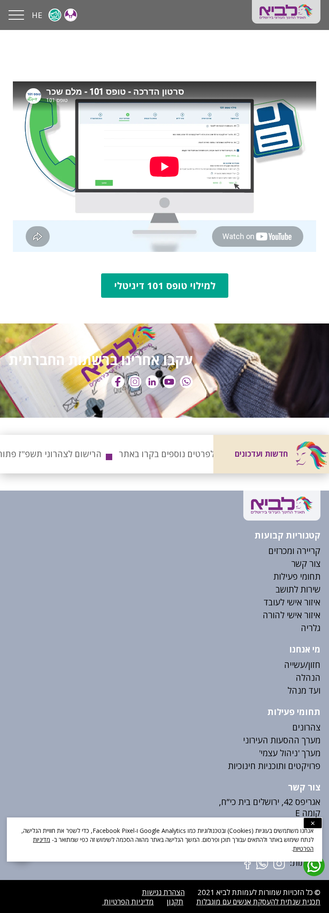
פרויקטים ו (302, 766)
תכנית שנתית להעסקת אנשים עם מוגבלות (258, 902)
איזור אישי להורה (291, 615)
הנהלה (308, 677)
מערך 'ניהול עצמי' (289, 753)
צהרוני (309, 727)
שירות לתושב (297, 589)
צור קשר (305, 563)
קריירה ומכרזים (294, 551)
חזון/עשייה (302, 665)
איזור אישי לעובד (291, 602)
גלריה (310, 628)
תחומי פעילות (296, 576)
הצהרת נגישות (163, 892)
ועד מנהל (303, 690)
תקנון (175, 902)
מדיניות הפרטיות (128, 902)
